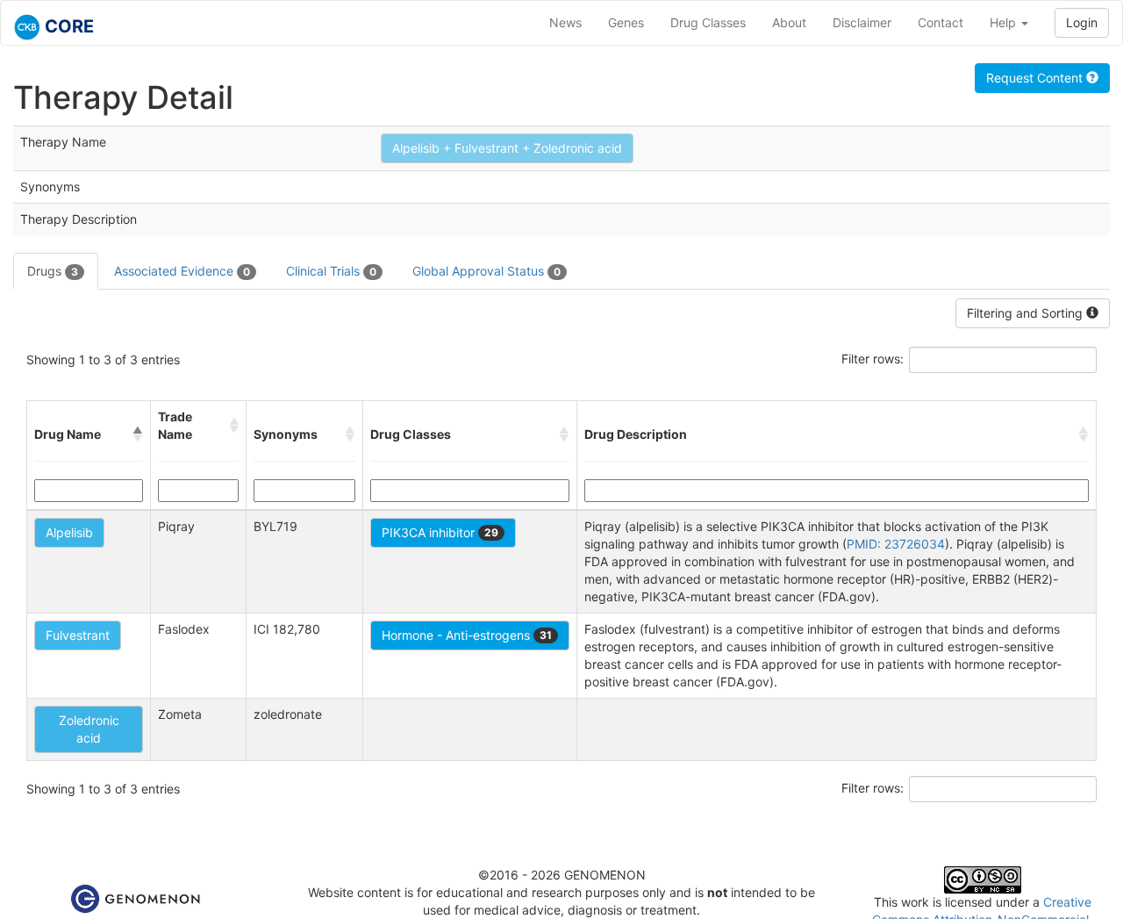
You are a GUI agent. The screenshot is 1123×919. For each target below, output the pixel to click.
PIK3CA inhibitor (440, 532)
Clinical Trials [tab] (331, 270)
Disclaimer (862, 22)
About (789, 22)
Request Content (1036, 77)
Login (1082, 22)
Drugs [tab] (52, 270)
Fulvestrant (78, 635)
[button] (137, 434)
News (565, 22)
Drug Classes (708, 22)
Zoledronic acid (89, 729)
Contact (940, 22)
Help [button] (1004, 22)
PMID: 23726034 (896, 543)
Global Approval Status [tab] (486, 270)
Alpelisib (69, 532)
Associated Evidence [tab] (182, 270)
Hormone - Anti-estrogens (467, 635)
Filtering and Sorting (1026, 312)
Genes (626, 22)
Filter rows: (872, 358)
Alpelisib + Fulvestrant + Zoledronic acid (507, 147)
